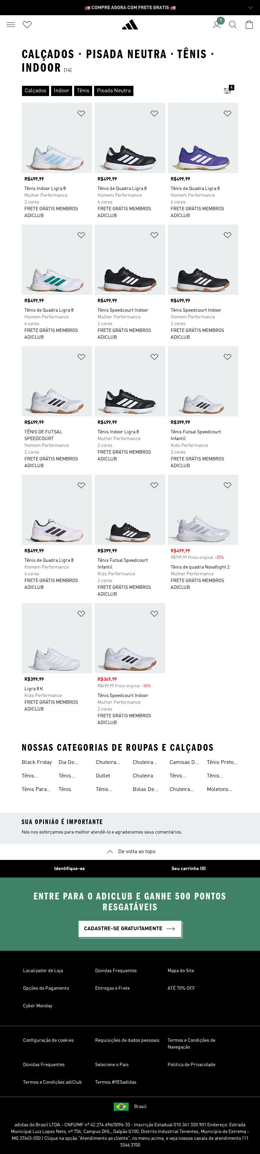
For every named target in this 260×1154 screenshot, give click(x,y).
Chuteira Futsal (143, 763)
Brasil (140, 1106)
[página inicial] (130, 27)
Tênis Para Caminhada (35, 790)
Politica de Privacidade (191, 1064)
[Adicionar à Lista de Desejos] (81, 114)
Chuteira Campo (180, 790)
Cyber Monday (37, 1006)
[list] (119, 91)
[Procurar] (233, 25)
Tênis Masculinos (72, 776)
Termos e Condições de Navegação (191, 1044)
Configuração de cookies (48, 1040)
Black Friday (37, 762)
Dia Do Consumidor (73, 763)
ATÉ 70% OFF (181, 988)
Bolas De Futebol (143, 790)
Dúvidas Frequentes (116, 970)
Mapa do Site (181, 970)
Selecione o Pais (112, 1064)
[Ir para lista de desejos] (27, 25)
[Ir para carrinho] (249, 25)
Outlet (103, 776)
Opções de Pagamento (46, 988)
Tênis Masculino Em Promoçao (219, 776)
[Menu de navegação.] (11, 25)
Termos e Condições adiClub (52, 1082)
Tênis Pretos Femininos (221, 763)
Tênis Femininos (34, 776)
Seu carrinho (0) (189, 868)
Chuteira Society (106, 763)
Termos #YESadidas (115, 1082)
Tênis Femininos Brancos (108, 790)
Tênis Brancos (180, 776)
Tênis (65, 789)
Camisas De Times (184, 763)
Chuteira (143, 776)
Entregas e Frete (112, 988)
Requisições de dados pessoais (127, 1040)
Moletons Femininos (219, 790)
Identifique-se (69, 868)
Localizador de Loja (43, 970)
